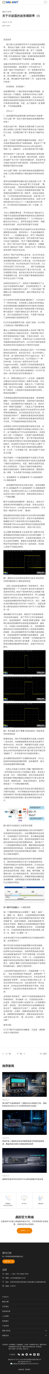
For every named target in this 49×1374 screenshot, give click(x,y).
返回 (45, 1053)
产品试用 (5, 1326)
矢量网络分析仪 (34, 1344)
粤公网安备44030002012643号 (28, 1363)
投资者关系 (6, 1311)
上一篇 (8, 1053)
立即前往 (22, 1230)
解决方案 (5, 1302)
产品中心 (5, 1297)
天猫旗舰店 (19, 1344)
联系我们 (5, 1321)
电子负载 (19, 1349)
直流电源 (38, 1347)
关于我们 (5, 1306)
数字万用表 (12, 1349)
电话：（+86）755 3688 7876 (16, 1274)
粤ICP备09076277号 (24, 1361)
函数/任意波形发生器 (28, 1347)
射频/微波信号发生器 (15, 1347)
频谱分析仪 (43, 1344)
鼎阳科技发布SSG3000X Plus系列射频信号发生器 (22, 1179)
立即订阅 (7, 1261)
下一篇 (19, 1053)
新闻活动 (5, 1335)
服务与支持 (6, 1331)
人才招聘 (5, 1316)
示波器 (26, 1344)
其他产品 (25, 1349)
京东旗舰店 (12, 1344)
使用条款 (27, 1369)
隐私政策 (21, 1369)
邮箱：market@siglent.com (15, 1278)
